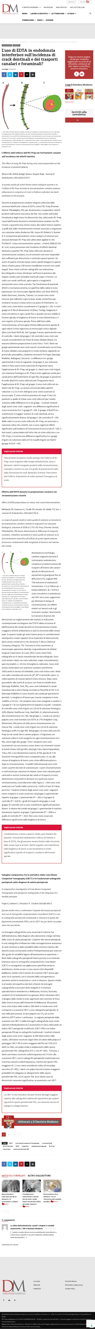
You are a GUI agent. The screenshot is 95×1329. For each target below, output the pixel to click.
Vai (77, 120)
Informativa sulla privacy (74, 1285)
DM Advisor (48, 7)
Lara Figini (5, 69)
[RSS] (15, 1300)
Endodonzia (24, 42)
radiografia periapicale (38, 1146)
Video (40, 20)
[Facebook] (76, 74)
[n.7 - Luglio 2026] (9, 1121)
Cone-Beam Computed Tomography (27, 1143)
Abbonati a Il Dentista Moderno (38, 1121)
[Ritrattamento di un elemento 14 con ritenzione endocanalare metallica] (52, 1186)
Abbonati (71, 2)
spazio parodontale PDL (21, 1149)
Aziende (49, 20)
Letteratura (57, 13)
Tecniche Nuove (71, 1281)
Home (4, 42)
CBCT (11, 1143)
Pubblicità (37, 1288)
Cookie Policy (70, 1288)
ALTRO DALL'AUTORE (39, 1175)
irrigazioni (25, 1146)
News (24, 13)
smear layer (7, 1149)
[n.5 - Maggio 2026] (89, 94)
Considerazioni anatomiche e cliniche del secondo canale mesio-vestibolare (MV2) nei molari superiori (32, 1199)
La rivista (36, 1281)
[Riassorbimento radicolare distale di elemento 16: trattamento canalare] (11, 1186)
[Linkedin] (81, 74)
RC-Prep (52, 1146)
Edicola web (69, 102)
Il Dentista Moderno (30, 7)
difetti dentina (8, 1146)
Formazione (28, 20)
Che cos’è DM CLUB (77, 7)
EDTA (17, 1146)
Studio (70, 13)
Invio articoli (61, 7)
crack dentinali (47, 1143)
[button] (90, 13)
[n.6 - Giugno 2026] (79, 94)
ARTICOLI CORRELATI (13, 1175)
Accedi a (83, 2)
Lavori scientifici (39, 13)
